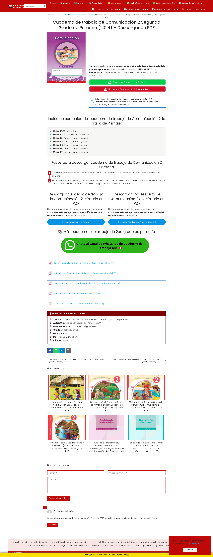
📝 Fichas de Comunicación (164, 9)
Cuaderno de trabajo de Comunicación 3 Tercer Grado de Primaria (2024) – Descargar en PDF (76, 360)
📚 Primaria (78, 3)
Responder (52, 525)
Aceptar (190, 549)
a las (55, 514)
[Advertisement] (127, 48)
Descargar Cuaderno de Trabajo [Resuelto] (137, 222)
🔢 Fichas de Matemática (135, 9)
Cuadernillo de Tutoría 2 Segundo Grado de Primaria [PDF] (79, 303)
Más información (195, 543)
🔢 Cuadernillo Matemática (190, 3)
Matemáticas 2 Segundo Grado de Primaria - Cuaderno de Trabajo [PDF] (85, 273)
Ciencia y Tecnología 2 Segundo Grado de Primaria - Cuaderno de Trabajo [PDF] (88, 283)
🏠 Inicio (53, 3)
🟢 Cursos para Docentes (164, 3)
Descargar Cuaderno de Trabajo (76, 222)
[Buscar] (44, 6)
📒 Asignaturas (114, 3)
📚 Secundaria (95, 3)
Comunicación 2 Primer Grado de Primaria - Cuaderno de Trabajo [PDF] (84, 263)
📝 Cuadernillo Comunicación (105, 9)
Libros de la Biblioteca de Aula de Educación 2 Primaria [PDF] (79, 293)
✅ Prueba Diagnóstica (137, 3)
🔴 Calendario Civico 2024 (193, 9)
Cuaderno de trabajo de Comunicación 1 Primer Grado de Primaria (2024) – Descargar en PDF (137, 360)
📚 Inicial (64, 3)
